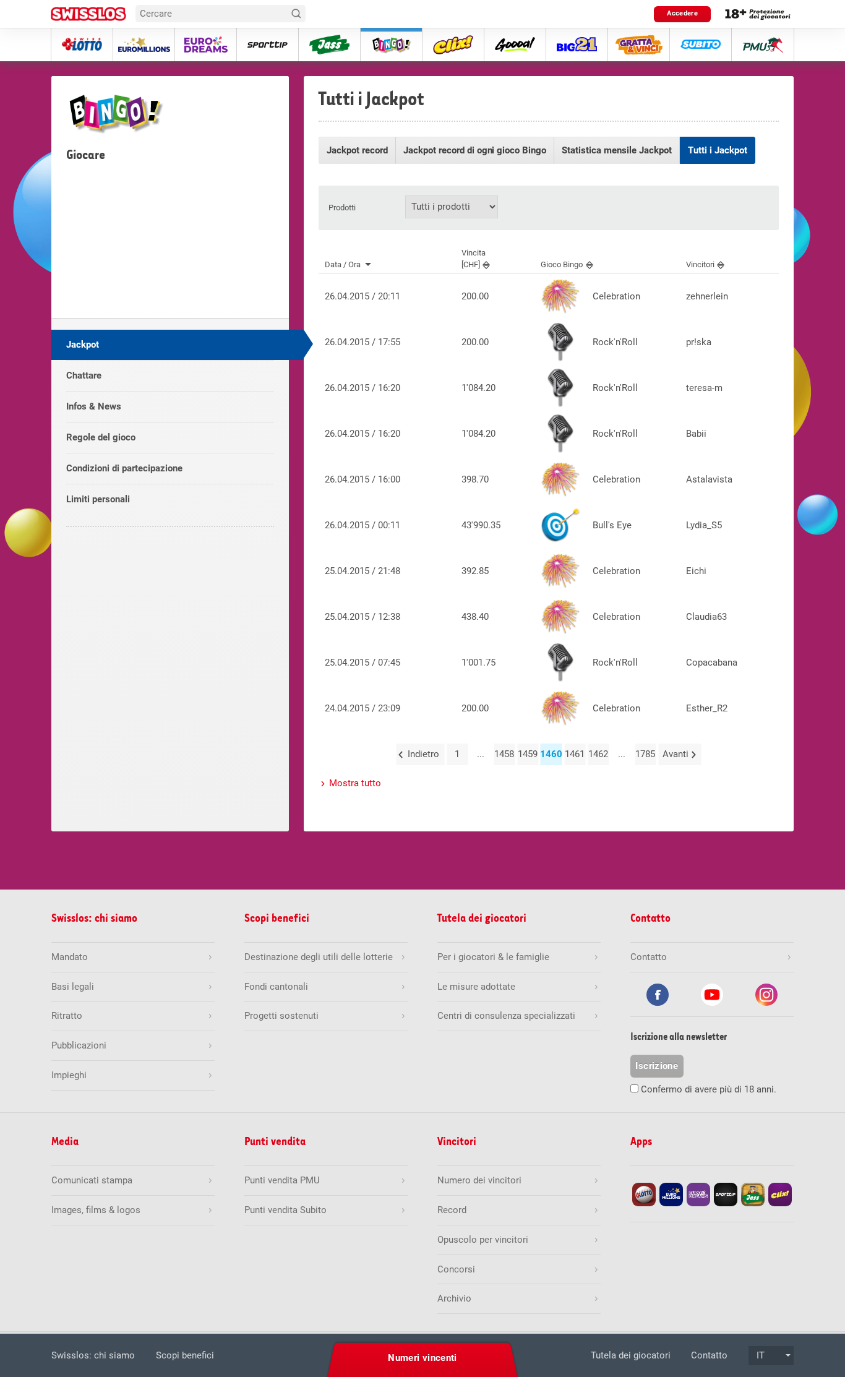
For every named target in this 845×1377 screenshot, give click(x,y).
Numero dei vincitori (479, 1180)
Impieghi (69, 1075)
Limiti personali (98, 499)
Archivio (454, 1298)
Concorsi (456, 1269)
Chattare (83, 375)
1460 (551, 754)
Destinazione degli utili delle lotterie (318, 957)
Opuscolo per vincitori (482, 1239)
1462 (598, 754)
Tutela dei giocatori (631, 1355)
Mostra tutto (355, 783)
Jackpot (82, 344)
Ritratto (66, 1015)
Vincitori (700, 264)
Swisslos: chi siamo (93, 1355)
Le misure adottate (476, 986)
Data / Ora (343, 264)
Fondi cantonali (276, 986)
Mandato (69, 957)
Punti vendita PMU (282, 1180)
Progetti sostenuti (281, 1015)
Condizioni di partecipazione (124, 468)
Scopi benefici (185, 1355)
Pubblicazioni (78, 1045)
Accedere (682, 13)
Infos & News (93, 406)
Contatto (709, 1355)
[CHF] (473, 258)
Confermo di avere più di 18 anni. (708, 1089)
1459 (528, 754)
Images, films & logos (95, 1210)
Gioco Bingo (562, 264)
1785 (645, 754)
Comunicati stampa (91, 1180)
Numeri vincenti (422, 1357)
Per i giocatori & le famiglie (493, 957)
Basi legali (72, 986)
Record (451, 1210)
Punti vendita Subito (285, 1210)
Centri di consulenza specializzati (506, 1015)
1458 (504, 754)
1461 (575, 754)
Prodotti (342, 207)
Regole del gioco (100, 437)
